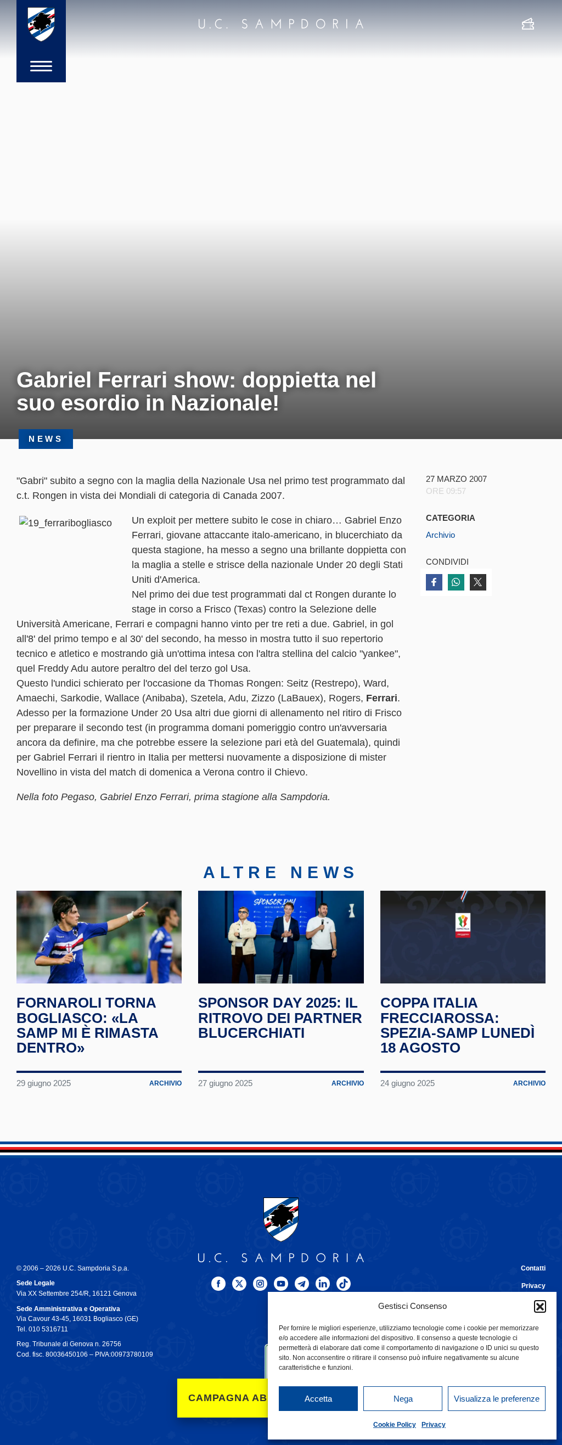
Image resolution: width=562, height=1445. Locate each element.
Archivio (440, 535)
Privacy (434, 1425)
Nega (403, 1398)
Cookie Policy (394, 1425)
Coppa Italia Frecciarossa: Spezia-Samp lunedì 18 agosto (457, 1025)
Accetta (318, 1398)
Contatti (533, 1268)
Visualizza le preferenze (496, 1398)
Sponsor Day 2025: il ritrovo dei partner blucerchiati (280, 1017)
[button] (540, 1306)
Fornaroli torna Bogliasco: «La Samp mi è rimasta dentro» (87, 1025)
